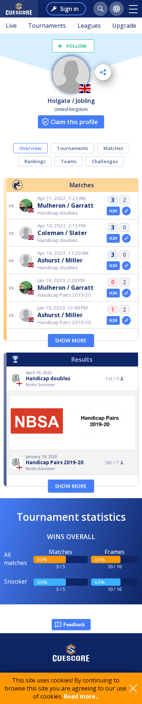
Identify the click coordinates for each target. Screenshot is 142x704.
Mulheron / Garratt (66, 205)
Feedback (74, 624)
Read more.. (81, 696)
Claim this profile (74, 122)
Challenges (105, 161)
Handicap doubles (48, 378)
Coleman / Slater (62, 233)
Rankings (35, 161)
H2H (113, 210)
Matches (113, 148)
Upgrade (124, 26)
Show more (71, 340)
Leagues (89, 26)
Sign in (69, 9)
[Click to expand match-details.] (126, 211)
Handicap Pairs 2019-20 (54, 462)
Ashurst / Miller (60, 260)
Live (11, 26)
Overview (30, 148)
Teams (68, 161)
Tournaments (47, 26)
